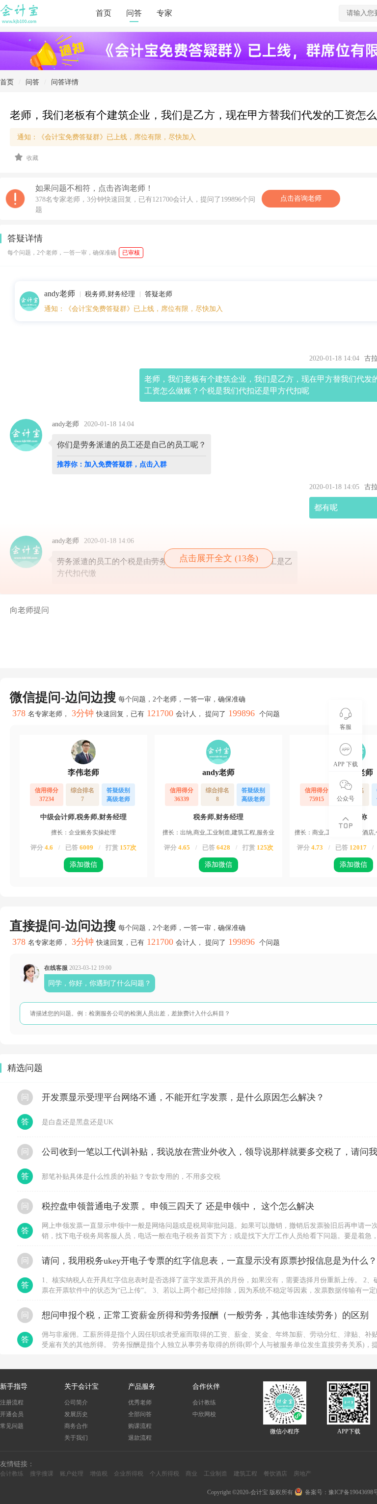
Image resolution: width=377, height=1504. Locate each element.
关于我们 (76, 1437)
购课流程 (140, 1426)
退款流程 (140, 1437)
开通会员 (12, 1414)
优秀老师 (140, 1402)
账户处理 (71, 1473)
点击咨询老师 (301, 198)
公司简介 (76, 1402)
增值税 (99, 1473)
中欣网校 (204, 1414)
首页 (103, 13)
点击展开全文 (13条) (218, 558)
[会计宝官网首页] (20, 21)
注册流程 (12, 1402)
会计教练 (204, 1402)
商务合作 (76, 1426)
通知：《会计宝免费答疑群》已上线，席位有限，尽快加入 (133, 309)
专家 (164, 13)
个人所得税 (164, 1473)
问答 (134, 13)
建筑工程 (245, 1473)
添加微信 (83, 864)
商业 (191, 1473)
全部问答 (140, 1414)
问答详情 (65, 82)
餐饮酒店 (275, 1473)
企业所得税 (128, 1473)
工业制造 (215, 1473)
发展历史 (76, 1414)
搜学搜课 (42, 1473)
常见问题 (12, 1426)
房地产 (302, 1473)
